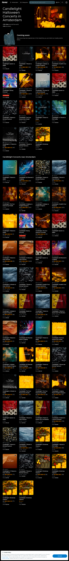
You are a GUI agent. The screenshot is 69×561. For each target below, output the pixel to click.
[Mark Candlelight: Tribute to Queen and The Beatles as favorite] (64, 295)
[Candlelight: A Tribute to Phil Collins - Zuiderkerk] (59, 107)
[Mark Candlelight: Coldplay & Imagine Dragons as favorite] (15, 295)
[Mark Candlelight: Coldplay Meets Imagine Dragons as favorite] (15, 349)
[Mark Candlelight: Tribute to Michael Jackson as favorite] (15, 102)
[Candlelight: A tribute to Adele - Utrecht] (10, 381)
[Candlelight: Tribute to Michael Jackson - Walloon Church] (26, 134)
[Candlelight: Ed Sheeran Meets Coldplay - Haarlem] (26, 328)
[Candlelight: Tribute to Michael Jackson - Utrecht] (43, 167)
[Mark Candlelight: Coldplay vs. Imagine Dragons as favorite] (48, 48)
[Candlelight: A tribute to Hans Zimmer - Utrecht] (10, 274)
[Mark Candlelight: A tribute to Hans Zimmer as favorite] (32, 242)
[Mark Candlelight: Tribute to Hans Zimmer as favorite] (32, 75)
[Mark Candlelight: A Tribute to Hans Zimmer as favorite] (15, 455)
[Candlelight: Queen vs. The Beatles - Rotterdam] (26, 301)
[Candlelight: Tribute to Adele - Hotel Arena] (26, 54)
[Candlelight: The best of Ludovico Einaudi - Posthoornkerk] (43, 80)
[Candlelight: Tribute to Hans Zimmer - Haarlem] (10, 328)
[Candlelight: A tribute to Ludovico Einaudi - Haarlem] (59, 408)
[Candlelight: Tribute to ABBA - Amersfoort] (43, 328)
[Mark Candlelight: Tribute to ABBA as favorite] (15, 162)
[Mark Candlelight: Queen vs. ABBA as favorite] (15, 48)
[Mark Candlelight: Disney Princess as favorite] (15, 75)
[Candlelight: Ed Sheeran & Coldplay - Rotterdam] (26, 167)
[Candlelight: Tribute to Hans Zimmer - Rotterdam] (26, 434)
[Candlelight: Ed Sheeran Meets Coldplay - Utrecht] (26, 354)
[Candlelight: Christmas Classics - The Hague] (26, 488)
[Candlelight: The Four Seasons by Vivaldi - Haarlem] (43, 381)
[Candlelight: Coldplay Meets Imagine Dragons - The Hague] (59, 381)
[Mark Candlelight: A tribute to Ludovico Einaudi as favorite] (64, 402)
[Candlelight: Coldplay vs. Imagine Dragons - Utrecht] (26, 194)
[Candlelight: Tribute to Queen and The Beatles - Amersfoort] (59, 301)
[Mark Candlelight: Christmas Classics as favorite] (48, 128)
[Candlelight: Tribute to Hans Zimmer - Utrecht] (59, 167)
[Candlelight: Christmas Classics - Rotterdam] (43, 461)
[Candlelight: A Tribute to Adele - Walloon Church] (10, 134)
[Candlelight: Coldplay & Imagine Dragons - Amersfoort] (10, 301)
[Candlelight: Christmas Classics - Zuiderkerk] (43, 134)
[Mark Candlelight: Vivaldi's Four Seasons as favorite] (64, 48)
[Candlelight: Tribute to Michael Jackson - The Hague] (10, 434)
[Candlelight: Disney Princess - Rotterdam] (26, 221)
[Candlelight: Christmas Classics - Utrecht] (10, 488)
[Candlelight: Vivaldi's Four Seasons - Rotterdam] (59, 194)
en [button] (58, 2)
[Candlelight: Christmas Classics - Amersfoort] (43, 434)
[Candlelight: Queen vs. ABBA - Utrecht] (59, 221)
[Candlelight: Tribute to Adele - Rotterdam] (10, 221)
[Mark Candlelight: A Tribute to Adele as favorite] (15, 128)
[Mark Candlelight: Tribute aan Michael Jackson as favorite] (64, 349)
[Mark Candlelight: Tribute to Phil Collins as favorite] (48, 349)
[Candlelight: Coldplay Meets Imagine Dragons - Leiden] (10, 354)
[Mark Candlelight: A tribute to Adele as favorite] (15, 375)
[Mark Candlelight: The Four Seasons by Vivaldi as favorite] (32, 102)
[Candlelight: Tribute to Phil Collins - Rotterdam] (59, 434)
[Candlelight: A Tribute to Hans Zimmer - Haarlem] (10, 461)
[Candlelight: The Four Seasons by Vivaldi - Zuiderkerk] (26, 107)
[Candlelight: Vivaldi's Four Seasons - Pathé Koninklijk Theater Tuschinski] (59, 54)
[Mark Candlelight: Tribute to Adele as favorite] (32, 48)
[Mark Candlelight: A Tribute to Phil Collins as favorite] (64, 102)
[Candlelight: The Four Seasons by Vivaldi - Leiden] (59, 328)
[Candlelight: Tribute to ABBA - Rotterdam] (10, 167)
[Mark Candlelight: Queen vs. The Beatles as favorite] (32, 295)
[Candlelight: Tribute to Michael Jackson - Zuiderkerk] (10, 107)
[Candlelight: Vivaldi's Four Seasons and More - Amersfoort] (43, 274)
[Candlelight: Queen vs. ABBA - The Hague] (43, 248)
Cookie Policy (5, 557)
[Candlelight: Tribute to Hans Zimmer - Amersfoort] (43, 301)
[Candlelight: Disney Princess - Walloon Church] (10, 80)
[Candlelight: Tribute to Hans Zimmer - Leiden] (26, 408)
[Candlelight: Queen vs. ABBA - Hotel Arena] (10, 54)
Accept (60, 556)
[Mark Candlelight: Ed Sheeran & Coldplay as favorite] (32, 162)
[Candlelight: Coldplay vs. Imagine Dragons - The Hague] (43, 194)
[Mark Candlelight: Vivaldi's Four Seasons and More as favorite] (48, 269)
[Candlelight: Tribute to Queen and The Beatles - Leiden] (43, 408)
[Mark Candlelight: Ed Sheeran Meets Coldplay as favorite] (32, 322)
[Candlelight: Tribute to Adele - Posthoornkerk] (43, 107)
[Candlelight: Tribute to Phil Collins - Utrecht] (43, 354)
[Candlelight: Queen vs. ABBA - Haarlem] (10, 408)
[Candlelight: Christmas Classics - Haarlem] (59, 461)
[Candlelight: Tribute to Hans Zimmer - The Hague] (10, 248)
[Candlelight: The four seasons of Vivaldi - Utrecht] (43, 221)
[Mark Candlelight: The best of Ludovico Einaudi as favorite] (48, 75)
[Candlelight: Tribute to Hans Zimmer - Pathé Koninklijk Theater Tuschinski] (26, 80)
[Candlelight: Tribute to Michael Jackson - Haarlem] (26, 461)
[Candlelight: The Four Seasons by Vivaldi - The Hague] (10, 194)
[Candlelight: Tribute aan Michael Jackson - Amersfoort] (59, 354)
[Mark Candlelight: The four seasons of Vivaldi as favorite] (48, 215)
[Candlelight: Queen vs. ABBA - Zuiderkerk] (59, 80)
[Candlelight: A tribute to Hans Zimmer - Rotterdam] (26, 248)
